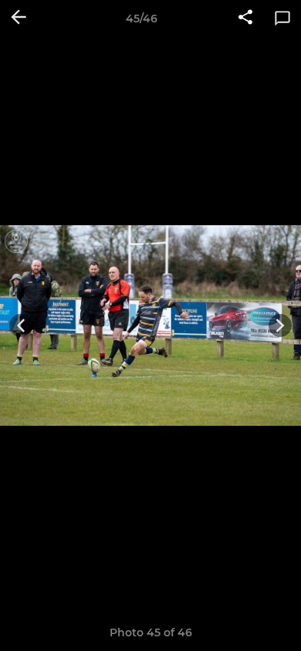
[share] (245, 18)
